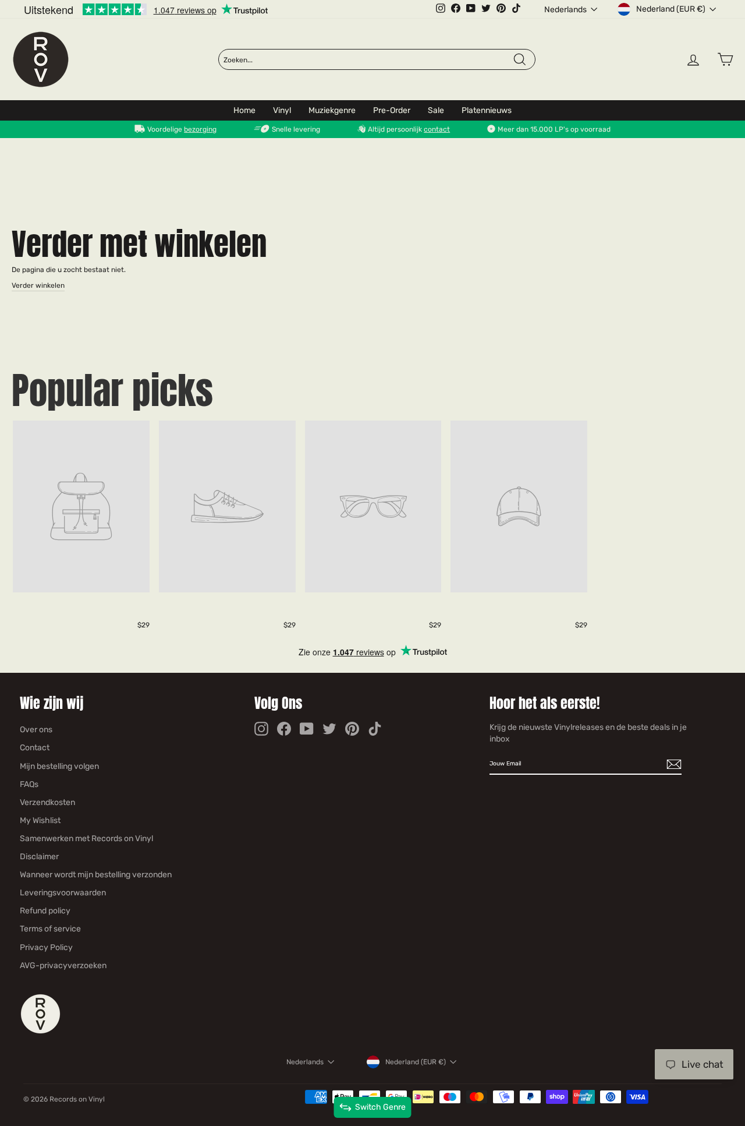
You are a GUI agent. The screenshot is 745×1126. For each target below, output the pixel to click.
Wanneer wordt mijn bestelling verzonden (96, 875)
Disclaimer (39, 857)
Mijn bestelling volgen (59, 766)
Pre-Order (391, 110)
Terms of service (50, 929)
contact (437, 129)
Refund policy (45, 911)
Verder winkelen (38, 285)
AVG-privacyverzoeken (63, 965)
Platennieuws (487, 110)
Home (244, 110)
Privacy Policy (46, 947)
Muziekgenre (332, 110)
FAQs (29, 784)
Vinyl (282, 110)
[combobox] (368, 60)
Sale (436, 110)
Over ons (36, 730)
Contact (34, 748)
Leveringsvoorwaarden (63, 893)
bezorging (200, 129)
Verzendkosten (47, 802)
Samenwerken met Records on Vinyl (86, 838)
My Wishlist (40, 820)
